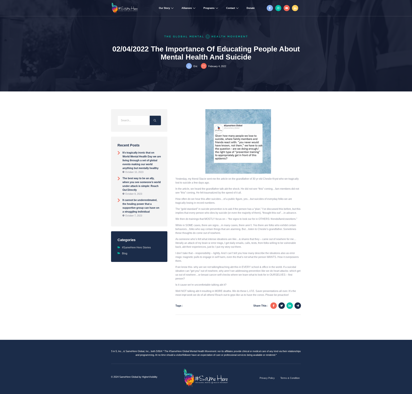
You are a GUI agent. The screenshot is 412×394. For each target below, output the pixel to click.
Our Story (164, 8)
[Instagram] (278, 8)
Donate (251, 8)
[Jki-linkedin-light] (295, 8)
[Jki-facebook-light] (270, 8)
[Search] (155, 120)
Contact (230, 8)
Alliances (187, 8)
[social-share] (273, 305)
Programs (209, 8)
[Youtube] (287, 8)
